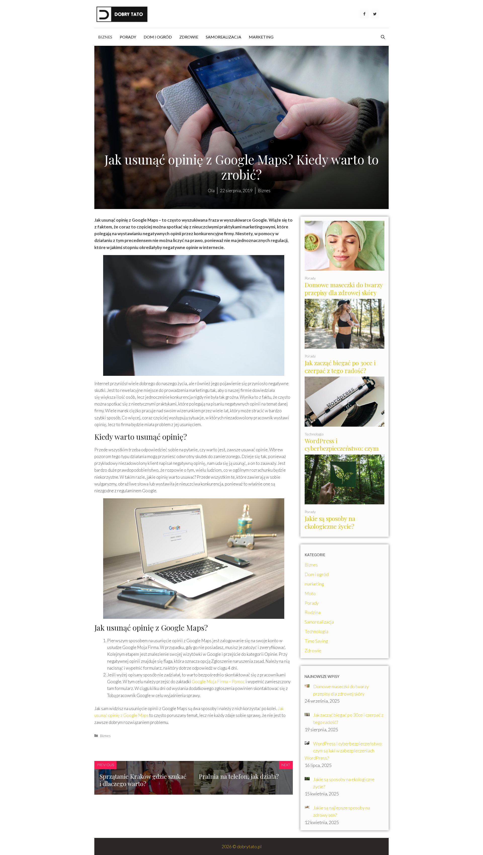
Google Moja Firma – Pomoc (218, 681)
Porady (128, 36)
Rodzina (312, 612)
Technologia (314, 434)
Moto (310, 593)
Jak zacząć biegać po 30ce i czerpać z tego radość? (340, 367)
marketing (261, 36)
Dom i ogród (158, 36)
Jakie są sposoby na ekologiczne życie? (330, 522)
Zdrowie (188, 36)
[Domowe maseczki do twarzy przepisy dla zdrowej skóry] (344, 267)
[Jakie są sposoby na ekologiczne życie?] (344, 501)
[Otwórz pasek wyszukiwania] (383, 37)
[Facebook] (364, 14)
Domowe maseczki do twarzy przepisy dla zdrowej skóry (344, 289)
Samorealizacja (223, 36)
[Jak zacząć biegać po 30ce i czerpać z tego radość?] (344, 345)
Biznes (105, 36)
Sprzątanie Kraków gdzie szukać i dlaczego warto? (142, 780)
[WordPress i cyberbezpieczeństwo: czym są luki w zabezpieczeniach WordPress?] (344, 423)
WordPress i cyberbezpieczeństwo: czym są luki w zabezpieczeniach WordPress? (342, 452)
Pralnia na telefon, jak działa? (239, 776)
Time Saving (316, 641)
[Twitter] (375, 14)
